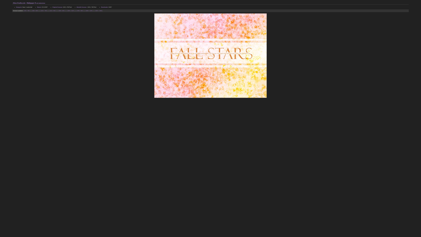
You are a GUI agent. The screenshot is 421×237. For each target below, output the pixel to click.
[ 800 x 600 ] (35, 10)
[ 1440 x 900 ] (80, 10)
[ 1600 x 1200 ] (89, 10)
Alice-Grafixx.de (19, 3)
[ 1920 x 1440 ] (98, 10)
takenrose (42, 3)
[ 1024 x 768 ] (44, 10)
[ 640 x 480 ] (27, 10)
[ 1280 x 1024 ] (71, 10)
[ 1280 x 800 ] (61, 10)
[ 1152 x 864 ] (52, 10)
